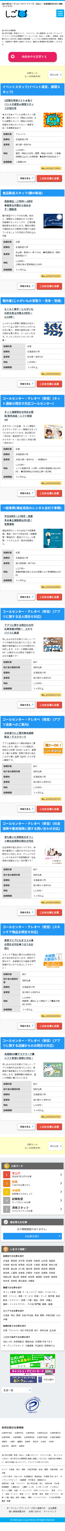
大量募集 (29, 1345)
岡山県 (16, 1276)
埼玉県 (29, 1264)
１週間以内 (15, 1487)
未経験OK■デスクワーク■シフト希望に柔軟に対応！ (19, 1056)
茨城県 (6, 1264)
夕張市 (51, 1441)
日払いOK (7, 1341)
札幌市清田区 (55, 1437)
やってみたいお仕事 (21, 1200)
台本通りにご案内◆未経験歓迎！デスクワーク (18, 734)
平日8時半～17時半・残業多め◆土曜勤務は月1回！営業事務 (18, 520)
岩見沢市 (5, 1446)
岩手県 (21, 1260)
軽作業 (51, 1295)
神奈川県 (53, 1264)
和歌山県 (7, 1276)
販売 (5, 1295)
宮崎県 (14, 1280)
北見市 (43, 1441)
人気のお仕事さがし (21, 1183)
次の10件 (54, 74)
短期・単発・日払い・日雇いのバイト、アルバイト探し (30, 1455)
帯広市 (35, 1441)
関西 (42, 1315)
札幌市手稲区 (42, 1437)
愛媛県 (23, 1276)
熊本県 (6, 1280)
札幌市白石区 (42, 1432)
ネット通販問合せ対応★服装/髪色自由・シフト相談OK (18, 415)
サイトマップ (50, 1511)
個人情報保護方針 (17, 1511)
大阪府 (37, 1272)
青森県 (14, 1260)
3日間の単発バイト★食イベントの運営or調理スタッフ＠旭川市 (19, 104)
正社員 (53, 1330)
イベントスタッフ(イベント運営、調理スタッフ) (31, 89)
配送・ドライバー (11, 1299)
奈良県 (52, 1272)
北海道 (6, 1260)
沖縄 (5, 1319)
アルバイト (14, 1330)
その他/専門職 (34, 1304)
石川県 (21, 1268)
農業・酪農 (47, 1304)
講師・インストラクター (14, 1304)
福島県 (52, 1260)
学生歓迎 (39, 1345)
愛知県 (6, 1272)
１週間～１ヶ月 (27, 1487)
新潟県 (6, 1268)
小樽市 (12, 1441)
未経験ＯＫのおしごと (22, 1191)
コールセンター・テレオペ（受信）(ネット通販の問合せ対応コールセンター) (31, 401)
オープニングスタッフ (13, 1345)
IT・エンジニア (30, 1291)
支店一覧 (8, 1390)
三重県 (14, 1272)
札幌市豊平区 (55, 1432)
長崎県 (54, 1276)
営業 (19, 1291)
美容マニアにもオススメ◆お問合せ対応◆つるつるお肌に (18, 944)
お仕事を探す (32, 1236)
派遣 (5, 1330)
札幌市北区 (19, 1432)
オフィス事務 (9, 1291)
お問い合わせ (35, 1511)
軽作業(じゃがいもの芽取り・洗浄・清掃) (32, 300)
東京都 (44, 1264)
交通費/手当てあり (44, 1341)
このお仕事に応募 (49, 178)
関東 (18, 1315)
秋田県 (37, 1260)
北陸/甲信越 (27, 1315)
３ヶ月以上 (54, 1487)
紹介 (36, 1330)
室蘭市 (20, 1441)
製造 (58, 1295)
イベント (13, 1295)
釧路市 (27, 1441)
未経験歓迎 (19, 1341)
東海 (36, 1315)
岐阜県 (44, 1268)
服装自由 (29, 1341)
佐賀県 (46, 1276)
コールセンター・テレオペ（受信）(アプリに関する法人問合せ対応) (31, 614)
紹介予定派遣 (26, 1330)
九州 (58, 1315)
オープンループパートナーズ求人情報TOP (26, 1508)
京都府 (29, 1272)
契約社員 (44, 1330)
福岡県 (39, 1276)
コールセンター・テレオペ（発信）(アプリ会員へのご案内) (31, 722)
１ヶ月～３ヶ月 (42, 1487)
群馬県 (21, 1264)
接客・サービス (25, 1295)
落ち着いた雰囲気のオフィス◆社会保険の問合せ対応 (18, 839)
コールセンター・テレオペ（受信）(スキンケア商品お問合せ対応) (31, 929)
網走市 (13, 1446)
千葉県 (37, 1264)
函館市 (4, 1441)
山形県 (44, 1260)
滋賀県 (21, 1272)
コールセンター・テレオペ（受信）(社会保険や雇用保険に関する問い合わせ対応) (31, 826)
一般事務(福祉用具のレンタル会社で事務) (32, 507)
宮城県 (29, 1260)
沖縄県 (31, 1280)
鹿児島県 (22, 1280)
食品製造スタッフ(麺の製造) (23, 193)
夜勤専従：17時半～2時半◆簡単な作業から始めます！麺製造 (18, 205)
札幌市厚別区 (29, 1437)
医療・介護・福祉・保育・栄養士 (36, 1299)
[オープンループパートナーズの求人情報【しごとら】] (17, 12)
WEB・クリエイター (47, 1291)
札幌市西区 (17, 1437)
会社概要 (52, 1508)
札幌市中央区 (7, 1432)
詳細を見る (25, 178)
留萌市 (21, 1446)
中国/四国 (50, 1315)
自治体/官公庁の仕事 (22, 1174)
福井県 (29, 1268)
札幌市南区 (6, 1437)
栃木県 (14, 1264)
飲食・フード (40, 1295)
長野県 (37, 1268)
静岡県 (52, 1268)
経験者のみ (50, 1345)
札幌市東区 (30, 1432)
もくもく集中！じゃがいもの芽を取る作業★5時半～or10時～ (18, 313)
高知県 (31, 1276)
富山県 (14, 1268)
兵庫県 (44, 1272)
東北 (13, 1315)
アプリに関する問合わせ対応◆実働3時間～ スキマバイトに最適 (18, 629)
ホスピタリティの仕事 (22, 1209)
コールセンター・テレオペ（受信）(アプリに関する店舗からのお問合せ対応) (31, 1043)
